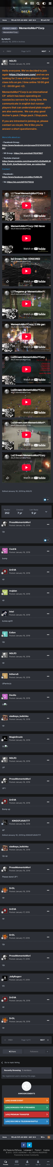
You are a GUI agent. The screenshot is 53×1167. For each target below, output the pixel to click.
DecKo (12, 695)
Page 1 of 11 (26, 51)
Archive (21, 42)
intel (11, 611)
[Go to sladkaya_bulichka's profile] (5, 717)
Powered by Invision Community (26, 1155)
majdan (13, 590)
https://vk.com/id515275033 (20, 182)
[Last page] (49, 51)
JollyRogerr (15, 976)
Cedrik (12, 549)
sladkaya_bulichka (18, 716)
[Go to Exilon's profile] (5, 634)
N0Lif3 (7, 39)
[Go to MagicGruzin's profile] (5, 738)
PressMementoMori (20, 522)
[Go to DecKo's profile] (5, 696)
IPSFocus (18, 1150)
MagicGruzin (16, 737)
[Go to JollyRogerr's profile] (5, 978)
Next (44, 51)
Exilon (12, 632)
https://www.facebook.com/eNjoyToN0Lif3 (22, 177)
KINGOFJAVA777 (21, 820)
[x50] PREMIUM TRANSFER (17, 1114)
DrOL (12, 888)
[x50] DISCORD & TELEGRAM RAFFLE (21, 1121)
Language (28, 1150)
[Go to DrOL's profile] (5, 890)
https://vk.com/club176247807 (28, 153)
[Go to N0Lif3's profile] (5, 62)
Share (13, 1051)
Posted (19, 64)
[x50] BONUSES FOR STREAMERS (20, 1107)
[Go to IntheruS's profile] (5, 676)
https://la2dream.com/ (22, 74)
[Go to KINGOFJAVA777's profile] (5, 822)
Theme (37, 1150)
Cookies (46, 1150)
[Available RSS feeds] (49, 1137)
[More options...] (48, 63)
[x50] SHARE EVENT (14, 1100)
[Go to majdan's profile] (5, 592)
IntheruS (13, 674)
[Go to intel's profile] (5, 613)
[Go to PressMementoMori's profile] (5, 524)
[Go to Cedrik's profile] (5, 550)
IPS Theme (7, 1150)
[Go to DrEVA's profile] (5, 571)
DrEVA (12, 569)
